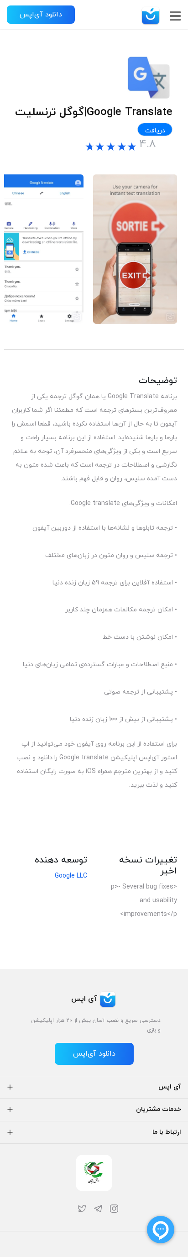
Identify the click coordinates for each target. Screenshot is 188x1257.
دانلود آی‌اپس (41, 15)
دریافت (155, 130)
